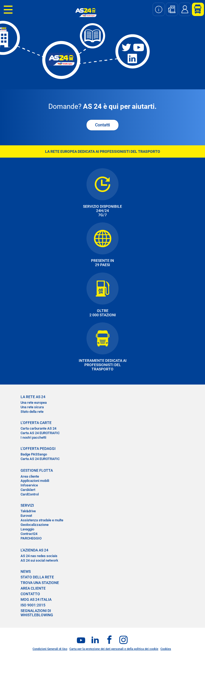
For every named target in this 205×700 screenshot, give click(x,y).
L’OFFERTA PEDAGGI (38, 448)
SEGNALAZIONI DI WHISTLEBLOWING (37, 613)
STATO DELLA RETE (37, 577)
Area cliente (30, 476)
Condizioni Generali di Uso (50, 649)
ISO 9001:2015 (33, 605)
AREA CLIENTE (33, 588)
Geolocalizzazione (35, 525)
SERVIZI (27, 505)
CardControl (30, 494)
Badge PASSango (34, 454)
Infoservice (29, 485)
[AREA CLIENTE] (196, 9)
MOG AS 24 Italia (36, 599)
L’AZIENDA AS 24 (34, 550)
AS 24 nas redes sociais (39, 556)
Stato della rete (32, 412)
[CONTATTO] (185, 9)
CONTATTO (30, 594)
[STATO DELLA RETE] (158, 9)
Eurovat (26, 516)
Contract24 (29, 534)
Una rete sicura (32, 407)
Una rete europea (34, 403)
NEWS (26, 571)
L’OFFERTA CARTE (36, 423)
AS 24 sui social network (39, 560)
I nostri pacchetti (33, 437)
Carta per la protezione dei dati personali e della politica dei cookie (113, 649)
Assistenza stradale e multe (42, 520)
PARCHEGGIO (31, 538)
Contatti (102, 124)
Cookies (165, 649)
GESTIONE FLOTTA (37, 470)
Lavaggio (27, 529)
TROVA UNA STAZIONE (40, 583)
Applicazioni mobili (35, 481)
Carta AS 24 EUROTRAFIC (40, 433)
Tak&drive (28, 511)
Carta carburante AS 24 (38, 428)
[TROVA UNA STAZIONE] (172, 9)
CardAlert (28, 490)
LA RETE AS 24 (33, 397)
